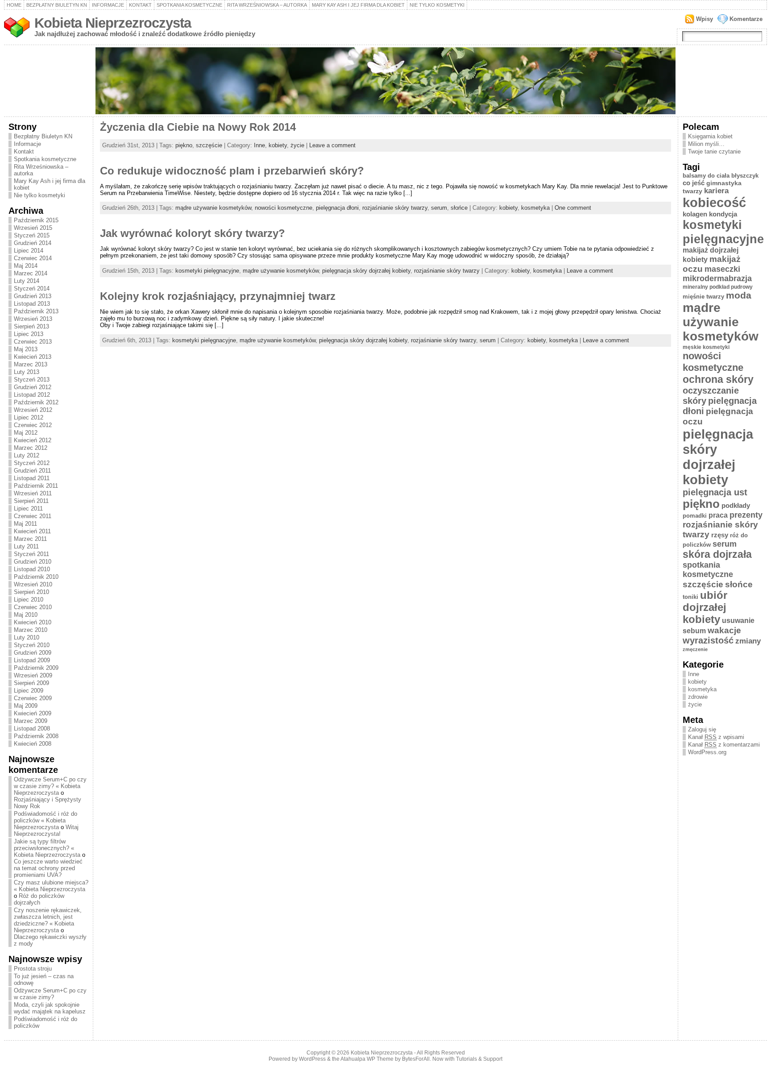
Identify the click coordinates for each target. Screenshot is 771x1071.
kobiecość (714, 202)
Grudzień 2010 (32, 561)
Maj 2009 (25, 705)
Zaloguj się (702, 729)
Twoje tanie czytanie (714, 151)
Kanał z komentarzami (724, 744)
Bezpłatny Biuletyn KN (56, 5)
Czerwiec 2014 (33, 258)
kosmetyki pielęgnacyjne (207, 270)
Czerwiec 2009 (33, 698)
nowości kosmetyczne (283, 207)
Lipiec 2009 (28, 690)
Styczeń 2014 (32, 288)
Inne (259, 145)
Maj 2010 (25, 614)
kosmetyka (535, 207)
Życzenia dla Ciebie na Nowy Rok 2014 (198, 127)
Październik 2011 (36, 485)
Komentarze (746, 19)
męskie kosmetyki (706, 347)
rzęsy (719, 535)
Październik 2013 (36, 311)
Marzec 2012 (30, 447)
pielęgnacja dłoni (337, 207)
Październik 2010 (36, 576)
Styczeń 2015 (32, 235)
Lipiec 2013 (28, 334)
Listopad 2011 (32, 478)
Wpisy (704, 19)
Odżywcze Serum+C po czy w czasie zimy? (50, 993)
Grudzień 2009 (32, 652)
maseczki (722, 269)
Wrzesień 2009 (33, 675)
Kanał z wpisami (716, 737)
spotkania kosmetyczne (708, 569)
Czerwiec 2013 (33, 341)
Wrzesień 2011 (33, 493)
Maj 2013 (25, 349)
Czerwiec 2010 (33, 607)
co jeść (694, 183)
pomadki (695, 515)
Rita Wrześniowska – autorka (267, 5)
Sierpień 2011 (31, 501)
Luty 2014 (26, 281)
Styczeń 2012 (32, 463)
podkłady (735, 505)
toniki (690, 597)
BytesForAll (416, 1059)
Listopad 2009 (32, 660)
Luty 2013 (26, 372)
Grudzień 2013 (32, 296)
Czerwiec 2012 (33, 425)
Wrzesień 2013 (33, 318)
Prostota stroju (33, 968)
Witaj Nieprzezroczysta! (46, 830)
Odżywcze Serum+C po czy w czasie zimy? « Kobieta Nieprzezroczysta (50, 786)
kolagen (695, 214)
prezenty (746, 515)
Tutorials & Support (479, 1059)
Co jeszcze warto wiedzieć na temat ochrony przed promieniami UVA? (48, 868)
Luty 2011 (26, 546)
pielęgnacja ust (715, 492)
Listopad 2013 (32, 303)
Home (14, 5)
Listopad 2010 (32, 569)
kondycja (723, 214)
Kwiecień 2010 (32, 622)
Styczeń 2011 (31, 554)
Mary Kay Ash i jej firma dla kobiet (358, 5)
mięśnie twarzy (703, 296)
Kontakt (140, 5)
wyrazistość (708, 640)
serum (439, 207)
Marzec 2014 (30, 273)
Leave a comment (332, 145)
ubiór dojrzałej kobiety (705, 607)
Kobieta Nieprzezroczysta (112, 23)
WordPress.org (707, 752)
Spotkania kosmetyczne (189, 5)
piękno (183, 145)
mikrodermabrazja (717, 278)
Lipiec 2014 (28, 250)
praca (718, 515)
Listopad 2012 (32, 394)
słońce (459, 207)
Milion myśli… (706, 144)
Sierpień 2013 (31, 326)
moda (738, 295)
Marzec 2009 (30, 721)
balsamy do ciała (706, 175)
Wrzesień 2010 (33, 584)
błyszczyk (745, 175)
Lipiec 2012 (28, 417)
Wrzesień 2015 (33, 227)
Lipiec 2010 (28, 599)
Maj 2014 (25, 265)
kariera (716, 191)
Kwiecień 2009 (32, 713)
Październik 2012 (36, 402)
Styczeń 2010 (32, 645)
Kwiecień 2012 (32, 440)
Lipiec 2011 (28, 508)
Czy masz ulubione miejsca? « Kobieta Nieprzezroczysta (51, 885)
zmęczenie (695, 649)
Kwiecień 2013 (32, 356)
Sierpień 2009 (31, 683)
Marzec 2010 (30, 630)
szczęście (209, 145)
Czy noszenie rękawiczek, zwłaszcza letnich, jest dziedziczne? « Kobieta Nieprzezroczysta (48, 920)
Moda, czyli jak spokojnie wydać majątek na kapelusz (50, 1008)
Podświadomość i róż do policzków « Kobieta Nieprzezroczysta (45, 820)
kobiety (278, 145)
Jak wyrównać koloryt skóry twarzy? (192, 233)
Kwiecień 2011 (32, 531)
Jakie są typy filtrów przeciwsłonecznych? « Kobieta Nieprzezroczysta (47, 848)
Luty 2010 (26, 637)
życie (297, 145)
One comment (573, 207)
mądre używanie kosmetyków (213, 207)
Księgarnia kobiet (710, 136)
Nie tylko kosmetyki (437, 5)
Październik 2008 (36, 736)
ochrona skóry (718, 379)
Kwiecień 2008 (32, 743)
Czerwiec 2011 (32, 516)
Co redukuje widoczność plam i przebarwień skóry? (232, 171)
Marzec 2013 (30, 364)
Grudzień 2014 (32, 243)
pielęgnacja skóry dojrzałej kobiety (366, 270)
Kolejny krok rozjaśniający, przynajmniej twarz (218, 296)
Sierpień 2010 (31, 592)
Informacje (108, 5)
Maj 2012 (25, 432)
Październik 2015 (36, 220)
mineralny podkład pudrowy (718, 287)
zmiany (748, 640)
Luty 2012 (26, 455)
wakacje (724, 630)
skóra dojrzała (717, 554)
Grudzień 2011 (32, 470)
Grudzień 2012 (32, 387)
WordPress (312, 1059)
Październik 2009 (36, 667)
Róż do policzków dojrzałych (39, 899)
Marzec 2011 (30, 539)
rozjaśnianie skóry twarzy (394, 207)
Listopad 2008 (32, 728)
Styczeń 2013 (32, 379)
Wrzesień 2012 (33, 410)
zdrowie (698, 696)
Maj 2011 (25, 523)
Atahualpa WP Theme (367, 1059)
